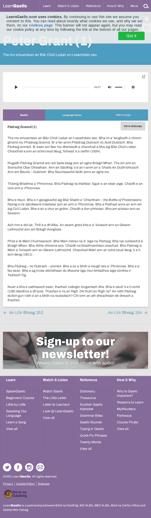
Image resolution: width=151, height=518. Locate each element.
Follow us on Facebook (18, 467)
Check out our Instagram (29, 467)
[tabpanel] (75, 214)
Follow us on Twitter (7, 467)
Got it (131, 36)
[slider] (56, 87)
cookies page (41, 25)
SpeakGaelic (15, 391)
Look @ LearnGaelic (58, 411)
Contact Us (40, 467)
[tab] (24, 115)
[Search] (146, 6)
